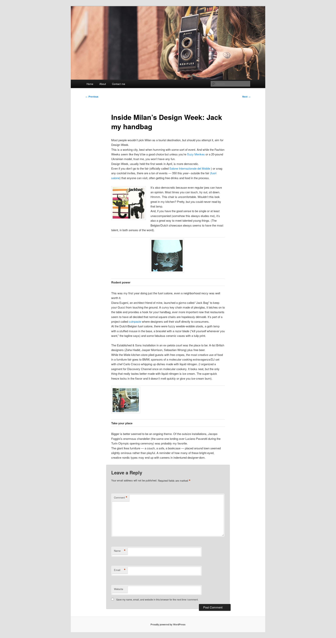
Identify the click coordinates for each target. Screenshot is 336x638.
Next (246, 96)
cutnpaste (135, 321)
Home (90, 84)
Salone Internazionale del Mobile (190, 168)
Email (120, 570)
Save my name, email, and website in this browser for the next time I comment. (157, 599)
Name (120, 551)
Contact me (118, 84)
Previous (92, 96)
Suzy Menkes (196, 154)
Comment (120, 497)
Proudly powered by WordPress (168, 624)
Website (118, 589)
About (102, 84)
